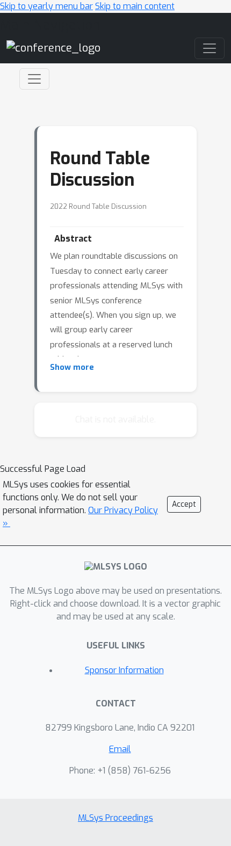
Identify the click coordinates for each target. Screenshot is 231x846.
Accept (184, 504)
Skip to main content (135, 6)
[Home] (53, 48)
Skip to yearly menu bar (46, 6)
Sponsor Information (124, 670)
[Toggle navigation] (34, 79)
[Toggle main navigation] (209, 48)
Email (120, 749)
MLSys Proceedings (115, 817)
